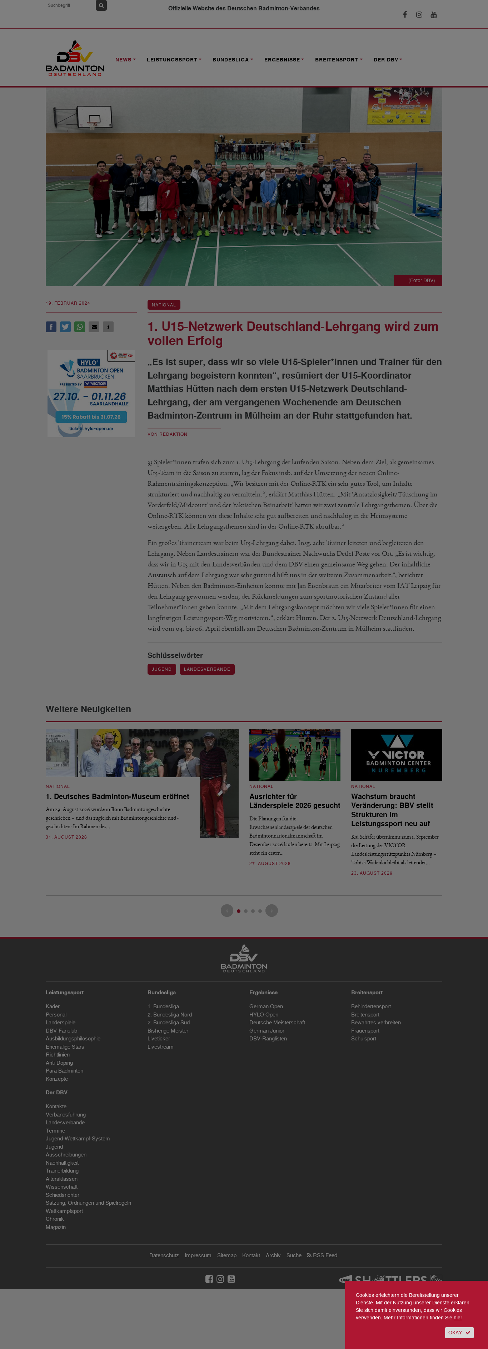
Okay (455, 1333)
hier (458, 1318)
